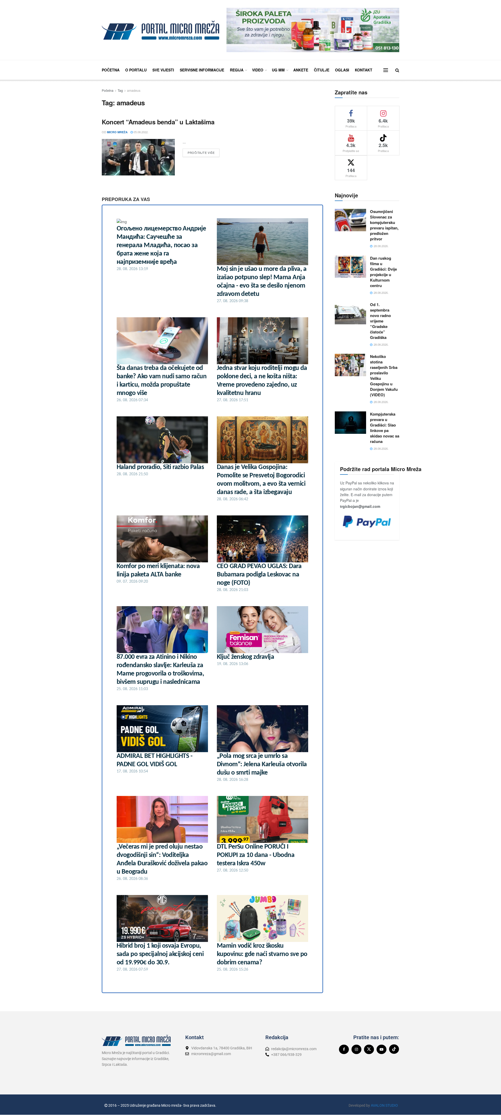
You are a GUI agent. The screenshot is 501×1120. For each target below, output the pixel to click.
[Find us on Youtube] (381, 1049)
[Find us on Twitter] (369, 1049)
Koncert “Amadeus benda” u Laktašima (158, 121)
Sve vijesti (163, 69)
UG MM (278, 69)
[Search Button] (397, 70)
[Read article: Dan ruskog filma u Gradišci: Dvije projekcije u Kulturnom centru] (350, 266)
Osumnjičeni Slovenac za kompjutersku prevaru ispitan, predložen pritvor (384, 225)
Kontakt (363, 69)
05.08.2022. (140, 132)
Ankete (300, 69)
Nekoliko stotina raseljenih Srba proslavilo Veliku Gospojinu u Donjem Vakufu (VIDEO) (384, 376)
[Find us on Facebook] (344, 1049)
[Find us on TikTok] (394, 1049)
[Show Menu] (385, 70)
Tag (120, 90)
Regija (236, 69)
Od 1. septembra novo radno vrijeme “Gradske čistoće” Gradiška (380, 321)
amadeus (133, 90)
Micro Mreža (117, 132)
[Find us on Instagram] (356, 1049)
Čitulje (321, 69)
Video (257, 69)
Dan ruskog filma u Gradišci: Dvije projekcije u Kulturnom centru (383, 271)
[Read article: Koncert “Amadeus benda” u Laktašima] (138, 157)
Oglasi (342, 69)
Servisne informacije (202, 69)
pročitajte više (203, 152)
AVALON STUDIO (384, 1105)
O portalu (136, 69)
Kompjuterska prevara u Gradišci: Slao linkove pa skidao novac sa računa (384, 427)
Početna (111, 69)
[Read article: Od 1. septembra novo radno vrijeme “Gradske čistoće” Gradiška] (350, 313)
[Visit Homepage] (160, 30)
